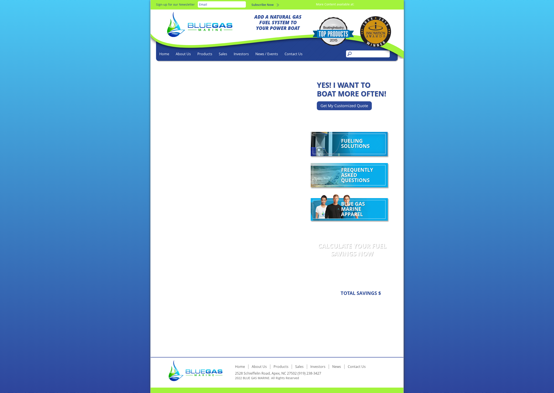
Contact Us (294, 54)
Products (204, 54)
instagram (366, 4)
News (336, 366)
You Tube (392, 4)
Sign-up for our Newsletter (175, 4)
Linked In (373, 4)
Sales (223, 54)
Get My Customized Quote (344, 105)
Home (164, 54)
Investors (241, 54)
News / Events (266, 54)
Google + (386, 4)
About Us (183, 54)
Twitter (379, 4)
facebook (360, 4)
